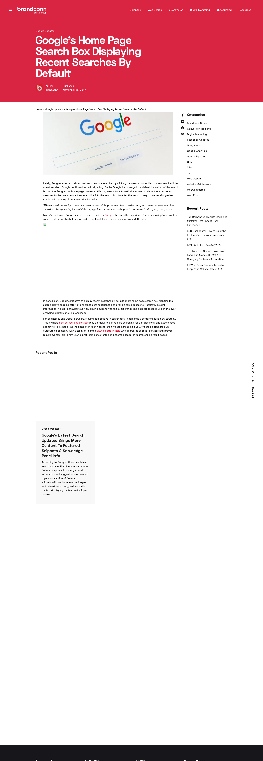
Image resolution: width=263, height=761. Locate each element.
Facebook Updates (198, 139)
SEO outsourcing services (74, 322)
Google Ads (194, 145)
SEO (189, 167)
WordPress (193, 195)
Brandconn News (197, 123)
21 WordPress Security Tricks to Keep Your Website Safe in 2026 (205, 267)
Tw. (252, 373)
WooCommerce (196, 189)
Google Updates (45, 30)
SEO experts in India (108, 330)
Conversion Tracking (199, 128)
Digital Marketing (197, 134)
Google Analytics (197, 150)
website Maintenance (199, 184)
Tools (190, 173)
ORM (190, 161)
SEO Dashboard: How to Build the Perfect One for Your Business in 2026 (206, 235)
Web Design (194, 178)
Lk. (252, 365)
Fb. (252, 380)
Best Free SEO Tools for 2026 (204, 244)
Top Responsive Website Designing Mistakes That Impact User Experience (207, 221)
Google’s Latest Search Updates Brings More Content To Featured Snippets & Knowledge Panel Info (63, 445)
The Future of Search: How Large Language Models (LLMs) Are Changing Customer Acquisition (206, 255)
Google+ (110, 215)
